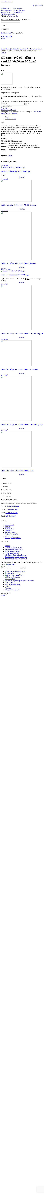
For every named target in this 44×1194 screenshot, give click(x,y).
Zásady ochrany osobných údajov (16, 557)
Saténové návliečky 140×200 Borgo (15, 171)
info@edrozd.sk (38, 5)
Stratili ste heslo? (6, 33)
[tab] (24, 117)
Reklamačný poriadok (12, 551)
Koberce (7, 527)
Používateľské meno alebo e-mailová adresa (15, 19)
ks (28, 104)
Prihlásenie (5, 29)
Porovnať (8, 588)
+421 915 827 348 (11, 509)
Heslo (3, 25)
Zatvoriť (3, 595)
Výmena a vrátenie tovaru (13, 547)
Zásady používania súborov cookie (16, 559)
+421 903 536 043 (11, 513)
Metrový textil (9, 525)
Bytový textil (10, 49)
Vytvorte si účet (13, 16)
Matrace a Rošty (10, 532)
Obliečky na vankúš (33, 49)
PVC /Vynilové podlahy (13, 538)
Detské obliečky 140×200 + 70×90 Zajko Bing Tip (22, 424)
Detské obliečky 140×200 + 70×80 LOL (17, 471)
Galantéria (8, 530)
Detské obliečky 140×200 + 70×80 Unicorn (18, 205)
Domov (3, 49)
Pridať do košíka (6, 106)
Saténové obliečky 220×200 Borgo (15, 275)
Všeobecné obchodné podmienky (16, 555)
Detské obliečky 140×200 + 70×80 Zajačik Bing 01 (22, 333)
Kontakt (7, 546)
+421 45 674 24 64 (7, 2)
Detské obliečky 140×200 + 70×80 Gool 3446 (19, 369)
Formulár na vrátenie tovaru (14, 549)
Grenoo (3, 52)
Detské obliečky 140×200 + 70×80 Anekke (18, 263)
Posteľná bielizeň (21, 49)
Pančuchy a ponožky (11, 534)
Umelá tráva (9, 536)
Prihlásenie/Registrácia (12, 590)
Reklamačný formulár (12, 553)
